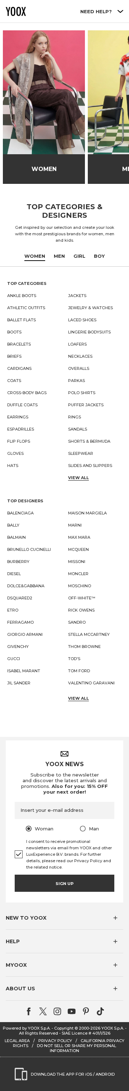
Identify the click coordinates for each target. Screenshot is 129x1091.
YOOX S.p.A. (112, 1028)
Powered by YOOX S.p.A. (27, 1028)
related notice (48, 867)
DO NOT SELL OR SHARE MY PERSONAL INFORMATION (76, 1048)
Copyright (63, 1028)
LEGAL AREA (17, 1040)
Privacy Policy (88, 860)
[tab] (34, 256)
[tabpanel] (64, 491)
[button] (64, 918)
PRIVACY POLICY (55, 1040)
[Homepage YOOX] (16, 11)
